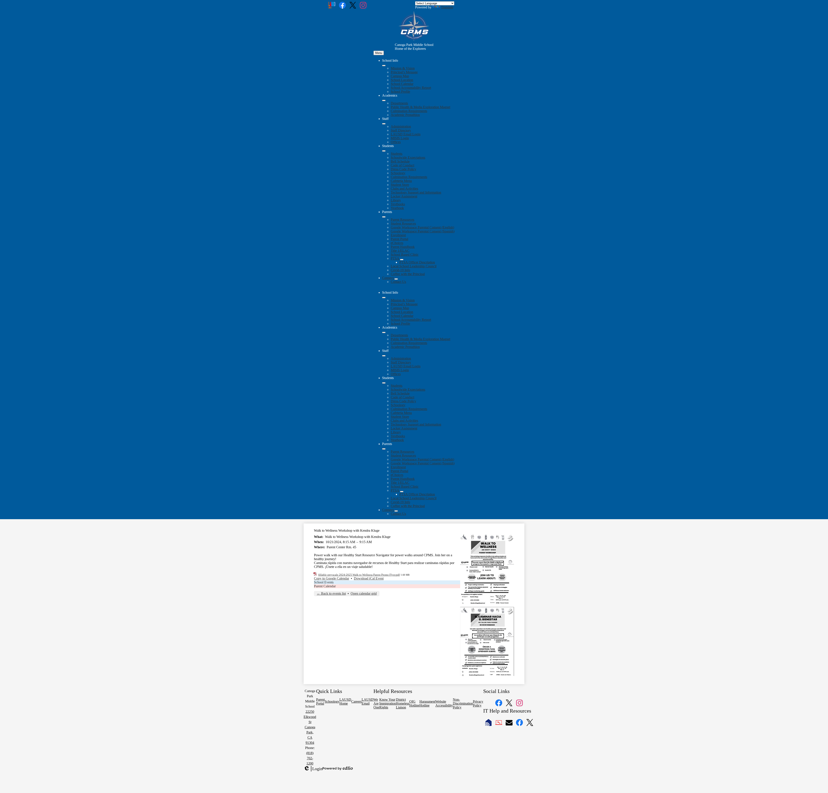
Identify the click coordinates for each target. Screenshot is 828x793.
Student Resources (403, 223)
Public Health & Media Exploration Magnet (420, 107)
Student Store (400, 184)
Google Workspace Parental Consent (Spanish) (423, 231)
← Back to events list (331, 593)
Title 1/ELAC (400, 250)
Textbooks (398, 204)
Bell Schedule (400, 161)
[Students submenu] (384, 151)
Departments (399, 103)
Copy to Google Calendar (331, 578)
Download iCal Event (369, 578)
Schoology (398, 173)
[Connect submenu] (396, 279)
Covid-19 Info (400, 270)
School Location (402, 80)
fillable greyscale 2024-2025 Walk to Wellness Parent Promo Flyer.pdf (359, 574)
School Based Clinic (405, 254)
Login (313, 768)
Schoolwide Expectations (408, 157)
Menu (378, 53)
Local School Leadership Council (413, 266)
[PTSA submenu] (401, 259)
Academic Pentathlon (405, 115)
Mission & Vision (403, 68)
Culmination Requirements (409, 111)
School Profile (400, 91)
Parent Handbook (403, 247)
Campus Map (400, 76)
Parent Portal (399, 239)
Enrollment (398, 235)
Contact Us (398, 282)
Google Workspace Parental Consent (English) (422, 227)
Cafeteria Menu (401, 181)
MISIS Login (400, 138)
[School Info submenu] (384, 65)
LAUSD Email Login (405, 134)
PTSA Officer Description (417, 262)
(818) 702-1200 (310, 758)
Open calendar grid (364, 593)
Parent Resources (402, 219)
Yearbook (397, 208)
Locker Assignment (404, 196)
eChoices (397, 243)
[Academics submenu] (384, 100)
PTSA (395, 258)
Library (396, 200)
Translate (447, 7)
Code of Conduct (402, 165)
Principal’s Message (404, 72)
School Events (324, 582)
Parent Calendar (325, 586)
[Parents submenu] (384, 217)
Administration (401, 126)
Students (396, 153)
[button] (384, 297)
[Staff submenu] (384, 123)
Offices (396, 142)
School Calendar (402, 84)
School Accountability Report (411, 87)
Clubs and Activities (404, 188)
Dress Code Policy (403, 169)
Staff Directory (401, 130)
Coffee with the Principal (408, 274)
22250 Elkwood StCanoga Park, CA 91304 (310, 727)
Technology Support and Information (416, 192)
